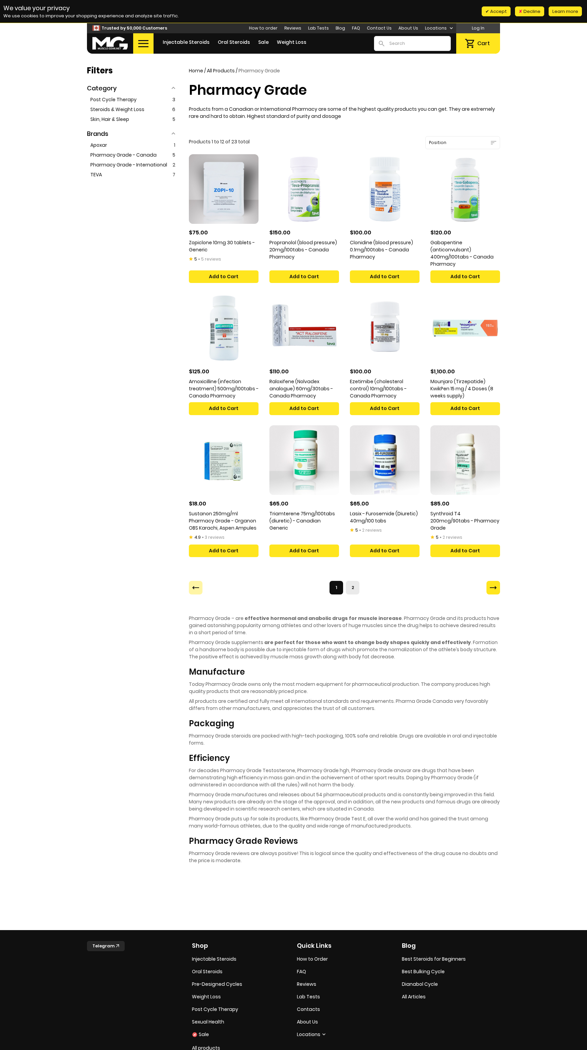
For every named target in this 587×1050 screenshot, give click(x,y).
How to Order (312, 959)
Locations (436, 28)
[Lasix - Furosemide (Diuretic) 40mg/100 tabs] (385, 460)
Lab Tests (318, 28)
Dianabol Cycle (420, 984)
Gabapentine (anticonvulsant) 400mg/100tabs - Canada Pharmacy (462, 253)
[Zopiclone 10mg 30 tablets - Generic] (224, 189)
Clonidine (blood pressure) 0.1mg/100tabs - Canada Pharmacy (381, 249)
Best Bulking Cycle (423, 971)
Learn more (565, 11)
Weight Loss (291, 42)
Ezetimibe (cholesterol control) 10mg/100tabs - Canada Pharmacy (378, 388)
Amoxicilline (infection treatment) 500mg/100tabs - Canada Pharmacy (224, 388)
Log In (478, 28)
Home (196, 70)
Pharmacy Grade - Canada (132, 155)
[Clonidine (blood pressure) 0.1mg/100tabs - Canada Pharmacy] (385, 189)
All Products (221, 70)
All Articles (414, 996)
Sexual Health (208, 1021)
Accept (498, 11)
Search (381, 43)
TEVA (132, 174)
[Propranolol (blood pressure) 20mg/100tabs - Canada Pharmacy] (304, 189)
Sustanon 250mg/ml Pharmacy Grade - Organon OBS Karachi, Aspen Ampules (222, 520)
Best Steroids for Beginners (434, 959)
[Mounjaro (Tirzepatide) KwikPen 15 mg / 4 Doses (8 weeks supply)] (465, 328)
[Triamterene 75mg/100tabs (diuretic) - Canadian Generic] (304, 460)
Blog (340, 28)
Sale (263, 42)
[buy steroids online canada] (110, 43)
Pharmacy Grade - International (132, 164)
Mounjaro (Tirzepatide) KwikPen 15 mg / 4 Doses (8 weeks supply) (461, 388)
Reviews (292, 28)
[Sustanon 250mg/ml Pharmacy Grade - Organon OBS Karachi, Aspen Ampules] (224, 460)
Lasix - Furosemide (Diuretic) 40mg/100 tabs (384, 517)
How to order (263, 28)
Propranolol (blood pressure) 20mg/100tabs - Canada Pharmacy (303, 249)
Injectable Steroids (186, 42)
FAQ (356, 28)
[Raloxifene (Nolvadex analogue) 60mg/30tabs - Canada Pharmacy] (304, 328)
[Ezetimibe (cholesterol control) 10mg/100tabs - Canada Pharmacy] (385, 328)
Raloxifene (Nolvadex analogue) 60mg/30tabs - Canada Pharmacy (301, 388)
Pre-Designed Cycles (217, 984)
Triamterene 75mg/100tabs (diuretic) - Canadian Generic (302, 520)
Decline (531, 11)
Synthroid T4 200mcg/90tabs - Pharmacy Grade (464, 520)
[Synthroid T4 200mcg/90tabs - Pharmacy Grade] (465, 460)
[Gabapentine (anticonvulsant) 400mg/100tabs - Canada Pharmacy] (465, 189)
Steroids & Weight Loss (132, 109)
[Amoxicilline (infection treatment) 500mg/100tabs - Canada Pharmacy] (224, 328)
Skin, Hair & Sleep (132, 119)
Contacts (308, 1009)
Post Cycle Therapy (132, 99)
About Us (408, 28)
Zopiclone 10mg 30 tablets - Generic (222, 246)
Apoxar (132, 145)
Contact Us (379, 28)
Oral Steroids (234, 42)
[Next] (493, 587)
